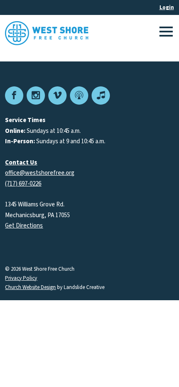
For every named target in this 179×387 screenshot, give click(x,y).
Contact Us (21, 162)
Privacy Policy (21, 278)
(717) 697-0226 (23, 183)
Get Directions (24, 225)
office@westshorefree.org (40, 173)
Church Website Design (30, 287)
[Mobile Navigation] (165, 33)
